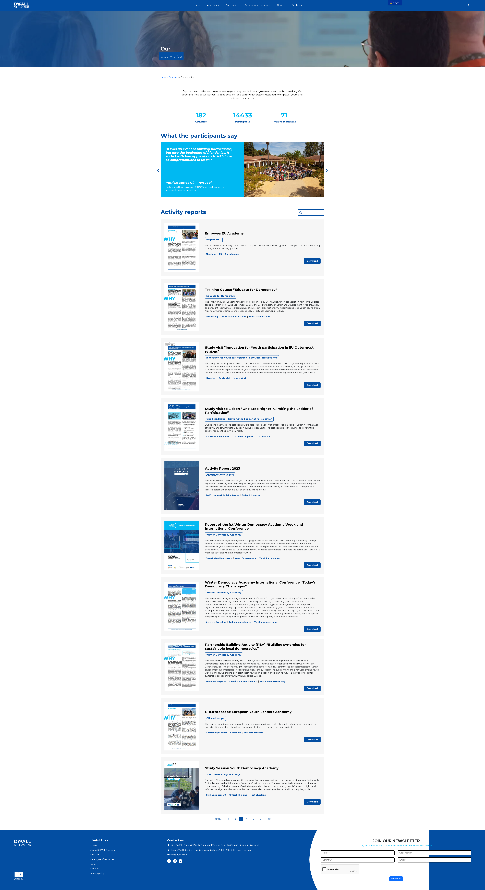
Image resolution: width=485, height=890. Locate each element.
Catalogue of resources (258, 5)
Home (197, 5)
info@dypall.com (179, 855)
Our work (230, 5)
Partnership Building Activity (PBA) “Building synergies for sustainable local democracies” (255, 647)
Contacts (297, 5)
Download (312, 261)
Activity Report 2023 (222, 468)
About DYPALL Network (102, 850)
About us (212, 5)
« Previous (217, 819)
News (280, 5)
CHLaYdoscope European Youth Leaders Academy (248, 712)
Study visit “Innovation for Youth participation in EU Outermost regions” (259, 349)
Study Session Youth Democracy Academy (241, 768)
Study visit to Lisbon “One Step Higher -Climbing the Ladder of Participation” (259, 411)
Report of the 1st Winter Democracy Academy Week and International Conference (254, 526)
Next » (269, 819)
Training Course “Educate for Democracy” (241, 290)
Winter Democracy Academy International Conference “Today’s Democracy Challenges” (260, 584)
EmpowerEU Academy (224, 233)
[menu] (395, 2)
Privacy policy (97, 873)
